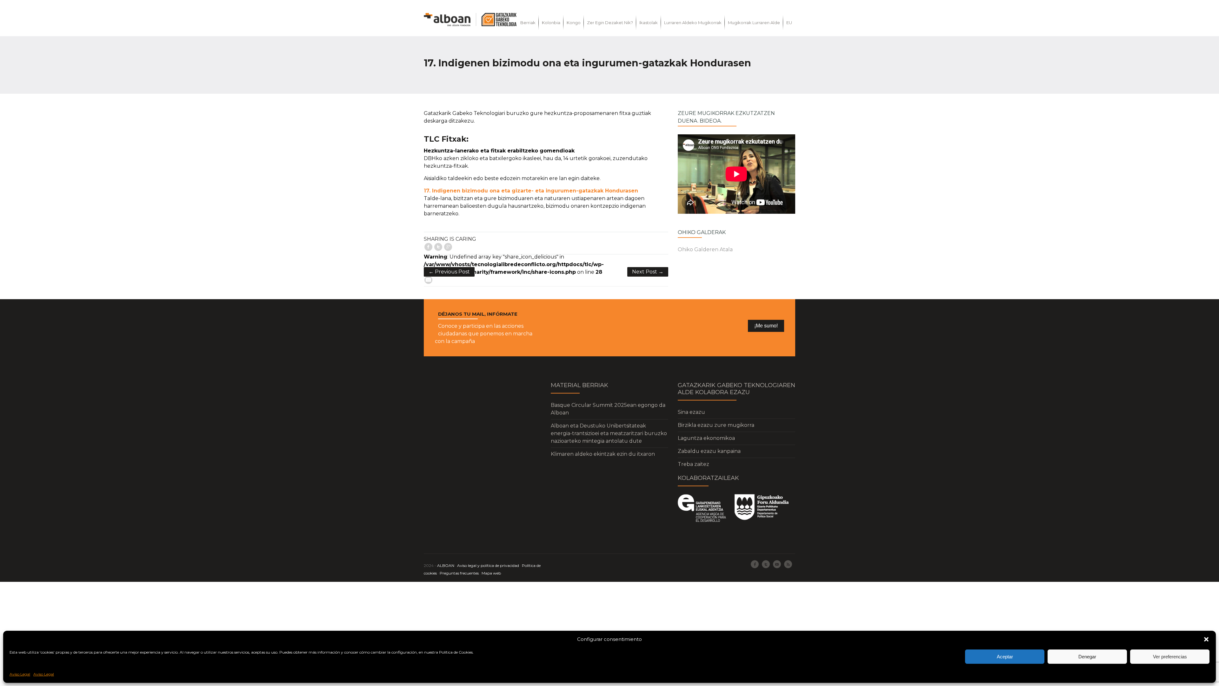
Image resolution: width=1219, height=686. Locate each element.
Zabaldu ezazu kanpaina (709, 451)
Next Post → (647, 272)
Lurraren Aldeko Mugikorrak (693, 22)
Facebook (428, 247)
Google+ (448, 247)
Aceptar (1005, 656)
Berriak (528, 22)
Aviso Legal (20, 674)
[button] (1206, 639)
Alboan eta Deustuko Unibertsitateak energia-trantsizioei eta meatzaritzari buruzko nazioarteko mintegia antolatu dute (609, 433)
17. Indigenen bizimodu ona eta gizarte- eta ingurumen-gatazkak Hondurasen (531, 191)
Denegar (1087, 656)
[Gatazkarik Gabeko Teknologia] (470, 19)
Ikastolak (648, 22)
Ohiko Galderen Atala (705, 249)
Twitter (438, 247)
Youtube (777, 564)
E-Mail (428, 280)
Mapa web (491, 573)
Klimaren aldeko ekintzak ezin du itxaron (603, 454)
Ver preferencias (1170, 656)
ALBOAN (445, 565)
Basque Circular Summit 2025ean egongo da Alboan (608, 409)
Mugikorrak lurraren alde (754, 22)
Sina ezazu (691, 412)
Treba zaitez (693, 464)
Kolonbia (551, 22)
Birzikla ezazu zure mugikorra (716, 425)
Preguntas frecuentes (459, 573)
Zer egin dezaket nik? (610, 22)
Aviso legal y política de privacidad (488, 565)
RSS (788, 564)
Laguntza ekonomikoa (706, 438)
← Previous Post (449, 272)
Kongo (574, 22)
